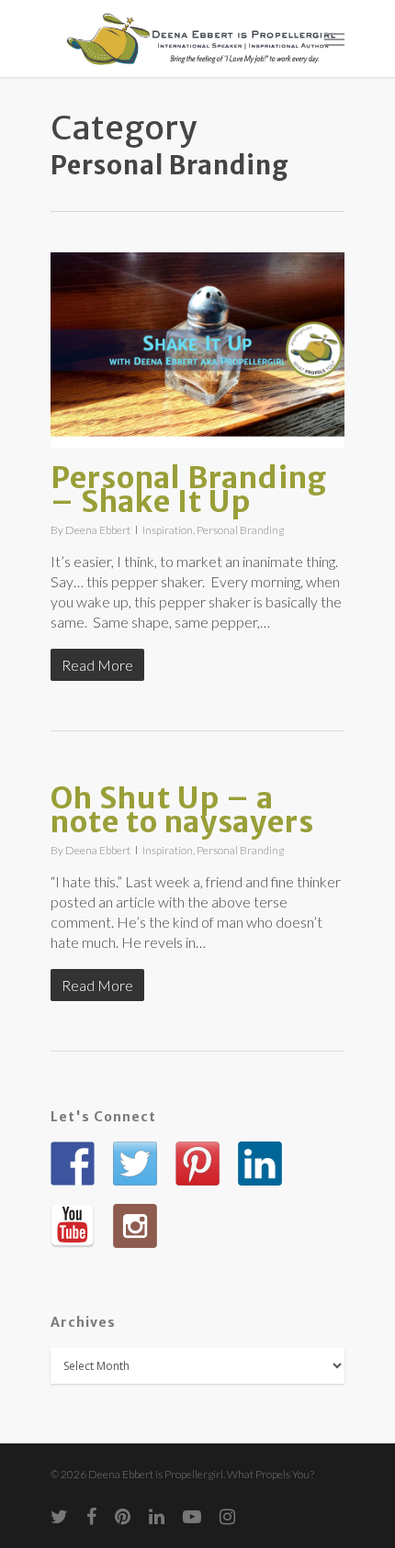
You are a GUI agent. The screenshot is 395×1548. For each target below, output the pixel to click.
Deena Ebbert (97, 530)
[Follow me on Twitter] (135, 1164)
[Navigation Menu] (334, 38)
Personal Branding (240, 530)
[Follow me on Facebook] (73, 1164)
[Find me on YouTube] (73, 1226)
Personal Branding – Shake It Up (189, 490)
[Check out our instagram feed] (135, 1226)
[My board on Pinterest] (197, 1164)
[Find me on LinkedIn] (260, 1164)
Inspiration (167, 530)
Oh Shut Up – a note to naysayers (182, 810)
